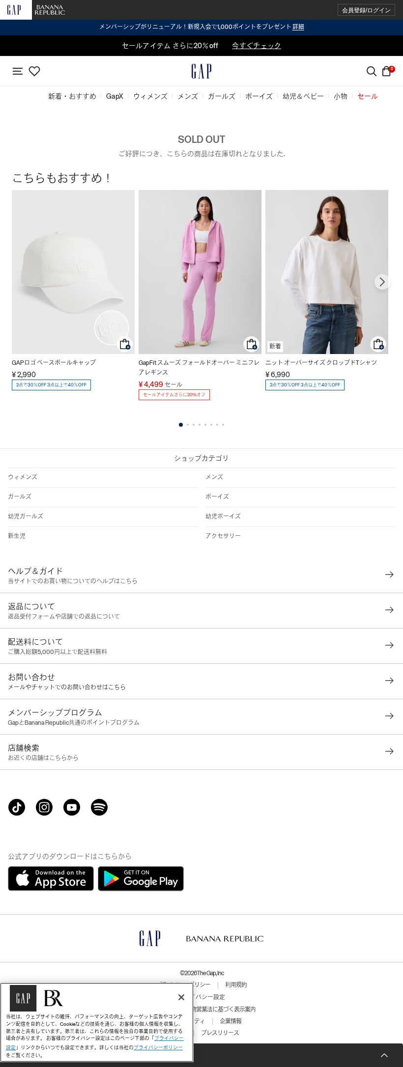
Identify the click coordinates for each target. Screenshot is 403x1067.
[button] (366, 10)
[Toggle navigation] (18, 71)
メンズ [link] (187, 96)
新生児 (17, 536)
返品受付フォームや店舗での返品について (64, 616)
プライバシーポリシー (158, 1047)
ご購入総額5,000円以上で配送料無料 (57, 652)
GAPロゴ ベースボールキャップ (54, 362)
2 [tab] (188, 425)
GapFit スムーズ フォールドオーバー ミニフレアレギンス (199, 367)
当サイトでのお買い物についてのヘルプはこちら (73, 581)
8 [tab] (223, 425)
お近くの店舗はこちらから (43, 758)
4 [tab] (200, 425)
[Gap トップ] (201, 71)
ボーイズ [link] (259, 96)
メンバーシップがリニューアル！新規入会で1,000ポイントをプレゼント (201, 27)
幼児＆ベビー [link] (303, 96)
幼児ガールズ (25, 516)
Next (382, 282)
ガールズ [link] (221, 96)
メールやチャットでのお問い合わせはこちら (67, 687)
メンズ (214, 477)
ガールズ (19, 496)
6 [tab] (211, 425)
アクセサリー (223, 536)
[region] (97, 1022)
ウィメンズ (22, 477)
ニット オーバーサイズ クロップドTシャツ (321, 362)
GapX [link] (114, 96)
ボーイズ (217, 496)
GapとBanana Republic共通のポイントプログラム (74, 722)
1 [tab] (181, 425)
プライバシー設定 (201, 997)
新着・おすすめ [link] (72, 96)
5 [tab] (205, 425)
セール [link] (367, 96)
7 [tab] (217, 425)
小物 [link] (340, 96)
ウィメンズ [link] (150, 96)
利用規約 (236, 985)
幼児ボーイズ (223, 516)
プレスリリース (220, 1033)
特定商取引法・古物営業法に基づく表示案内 (201, 1009)
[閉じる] (181, 997)
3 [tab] (194, 425)
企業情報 (230, 1021)
